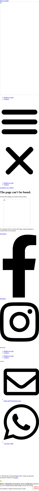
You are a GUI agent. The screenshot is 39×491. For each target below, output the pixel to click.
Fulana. (16, 477)
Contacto (6, 99)
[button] (19, 141)
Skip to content (4, 1)
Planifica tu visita (8, 97)
